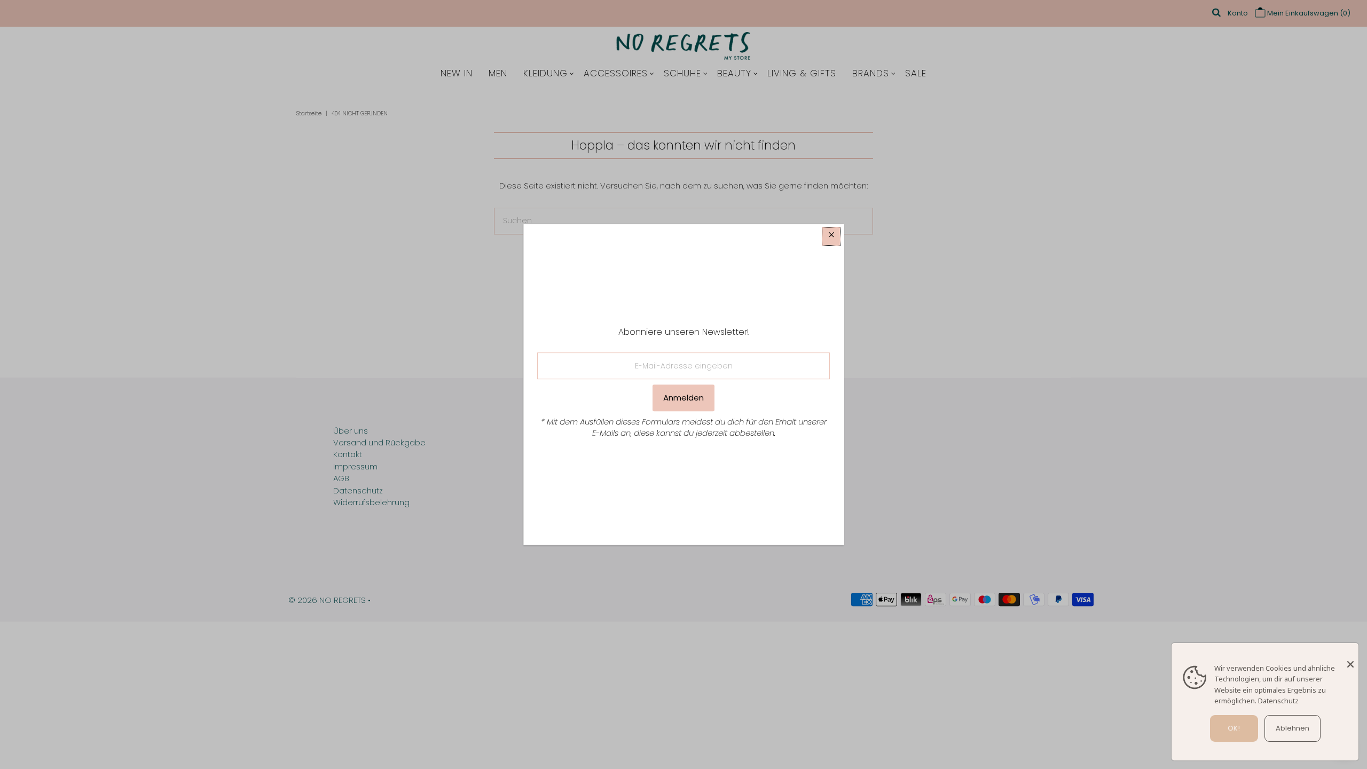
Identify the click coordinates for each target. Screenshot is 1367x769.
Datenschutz (1278, 700)
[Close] (1350, 659)
